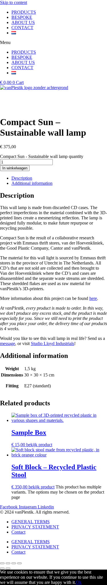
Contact (18, 532)
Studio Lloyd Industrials (52, 343)
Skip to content (13, 2)
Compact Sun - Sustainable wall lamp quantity (41, 156)
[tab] (59, 178)
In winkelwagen (14, 168)
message (7, 343)
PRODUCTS (23, 12)
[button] (53, 42)
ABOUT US (23, 22)
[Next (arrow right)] (8, 568)
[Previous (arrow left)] (2, 568)
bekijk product (39, 444)
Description (21, 178)
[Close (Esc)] (2, 563)
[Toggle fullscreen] (13, 563)
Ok (79, 582)
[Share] (8, 563)
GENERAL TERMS (30, 521)
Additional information (32, 183)
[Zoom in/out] (19, 563)
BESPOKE (21, 17)
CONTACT (22, 27)
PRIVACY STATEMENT (35, 526)
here (93, 298)
